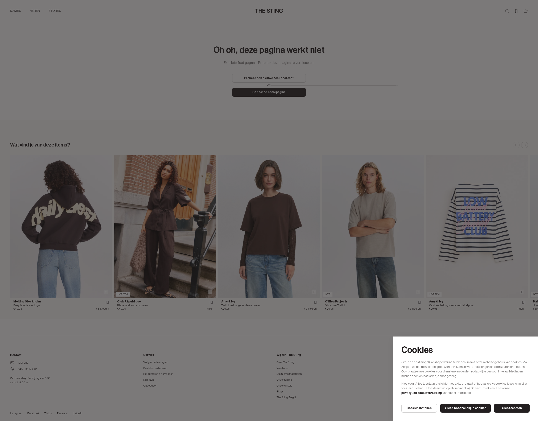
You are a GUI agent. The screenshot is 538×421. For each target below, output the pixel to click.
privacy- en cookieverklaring (421, 393)
